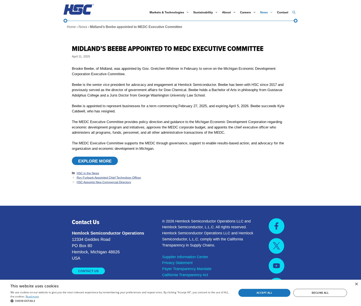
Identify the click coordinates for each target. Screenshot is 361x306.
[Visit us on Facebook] (276, 226)
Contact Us (88, 271)
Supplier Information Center (185, 257)
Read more (32, 296)
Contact (282, 12)
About (226, 12)
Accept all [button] (264, 293)
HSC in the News (88, 173)
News (264, 12)
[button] (293, 12)
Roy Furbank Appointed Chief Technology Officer (109, 177)
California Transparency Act (185, 275)
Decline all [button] (320, 293)
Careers (245, 12)
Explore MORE (95, 161)
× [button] (356, 284)
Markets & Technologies (167, 12)
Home (71, 27)
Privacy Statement (177, 263)
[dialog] (180, 293)
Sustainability (203, 12)
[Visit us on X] (276, 246)
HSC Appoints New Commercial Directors (104, 182)
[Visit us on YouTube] (276, 266)
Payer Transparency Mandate (186, 269)
